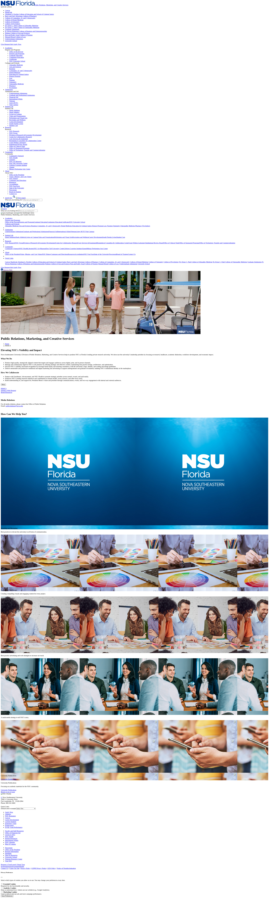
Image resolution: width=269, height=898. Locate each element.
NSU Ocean (13, 133)
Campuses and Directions (17, 180)
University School (11, 41)
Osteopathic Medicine (16, 84)
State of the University (16, 188)
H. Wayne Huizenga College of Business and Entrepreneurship (26, 31)
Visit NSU (8, 861)
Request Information (12, 851)
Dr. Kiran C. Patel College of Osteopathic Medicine (22, 27)
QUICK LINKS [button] (6, 7)
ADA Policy (51, 868)
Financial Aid (13, 97)
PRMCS (4, 389)
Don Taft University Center (18, 163)
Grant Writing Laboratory (17, 142)
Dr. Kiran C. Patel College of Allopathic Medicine (21, 26)
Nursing (12, 80)
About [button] (7, 171)
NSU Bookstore (10, 816)
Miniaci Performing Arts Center (19, 169)
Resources (12, 182)
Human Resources (11, 838)
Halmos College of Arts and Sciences (17, 33)
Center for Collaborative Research (20, 137)
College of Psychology (12, 24)
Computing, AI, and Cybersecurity (20, 71)
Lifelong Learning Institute (18, 165)
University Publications (8, 779)
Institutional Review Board (18, 144)
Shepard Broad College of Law (15, 37)
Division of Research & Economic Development (25, 135)
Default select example (8, 808)
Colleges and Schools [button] (12, 224)
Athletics (8, 814)
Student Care (13, 125)
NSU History (13, 178)
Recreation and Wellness (17, 120)
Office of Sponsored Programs (19, 148)
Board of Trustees (15, 192)
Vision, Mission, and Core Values (20, 177)
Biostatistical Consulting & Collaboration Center (25, 141)
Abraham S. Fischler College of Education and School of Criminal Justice (29, 14)
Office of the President (16, 175)
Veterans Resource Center (13, 859)
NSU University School (17, 61)
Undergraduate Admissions (14, 39)
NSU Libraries (10, 842)
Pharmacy (12, 86)
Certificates (13, 59)
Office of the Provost (16, 52)
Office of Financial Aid (12, 833)
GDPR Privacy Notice (38, 868)
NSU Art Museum (15, 161)
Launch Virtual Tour (18, 864)
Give (2, 44)
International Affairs (15, 99)
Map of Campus (10, 844)
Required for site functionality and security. (15, 885)
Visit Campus (13, 105)
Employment (9, 825)
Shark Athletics (14, 112)
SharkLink (8, 12)
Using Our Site (14, 868)
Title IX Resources (11, 855)
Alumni (11, 167)
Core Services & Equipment (18, 139)
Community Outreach (16, 156)
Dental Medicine (14, 72)
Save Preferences (7, 896)
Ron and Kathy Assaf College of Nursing (18, 35)
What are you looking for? (14, 200)
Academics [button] (8, 48)
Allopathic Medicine (16, 65)
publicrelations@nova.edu (14, 406)
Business (12, 69)
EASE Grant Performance (13, 827)
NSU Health (13, 158)
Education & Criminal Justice (19, 74)
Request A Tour (6, 864)
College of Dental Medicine (14, 20)
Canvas (7, 10)
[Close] (2, 877)
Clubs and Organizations (17, 116)
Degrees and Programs (16, 53)
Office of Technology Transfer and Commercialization (27, 150)
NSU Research (14, 131)
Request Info (8, 44)
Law (10, 78)
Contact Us (13, 194)
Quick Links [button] (9, 258)
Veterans (12, 101)
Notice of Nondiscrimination (66, 868)
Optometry (12, 82)
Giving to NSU (10, 835)
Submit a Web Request (8, 390)
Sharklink (8, 853)
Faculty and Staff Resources (14, 831)
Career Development (16, 122)
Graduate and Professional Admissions (22, 95)
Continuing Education (16, 57)
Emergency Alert (10, 823)
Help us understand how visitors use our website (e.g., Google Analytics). (25, 889)
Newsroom (13, 190)
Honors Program (14, 76)
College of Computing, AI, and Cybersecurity (20, 18)
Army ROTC (13, 103)
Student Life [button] (9, 107)
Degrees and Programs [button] (12, 220)
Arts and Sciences (15, 67)
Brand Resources (6, 392)
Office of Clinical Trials (17, 146)
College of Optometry (12, 22)
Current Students (10, 822)
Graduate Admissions (12, 29)
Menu (3, 384)
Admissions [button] (9, 89)
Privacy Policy (25, 868)
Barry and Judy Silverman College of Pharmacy (21, 16)
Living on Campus (15, 114)
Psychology (13, 88)
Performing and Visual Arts (18, 118)
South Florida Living (16, 124)
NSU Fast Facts (14, 186)
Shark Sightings (14, 110)
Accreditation (13, 184)
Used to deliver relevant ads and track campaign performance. (21, 893)
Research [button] (8, 127)
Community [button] (9, 152)
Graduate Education (15, 55)
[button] (15, 198)
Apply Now (17, 44)
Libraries (12, 160)
